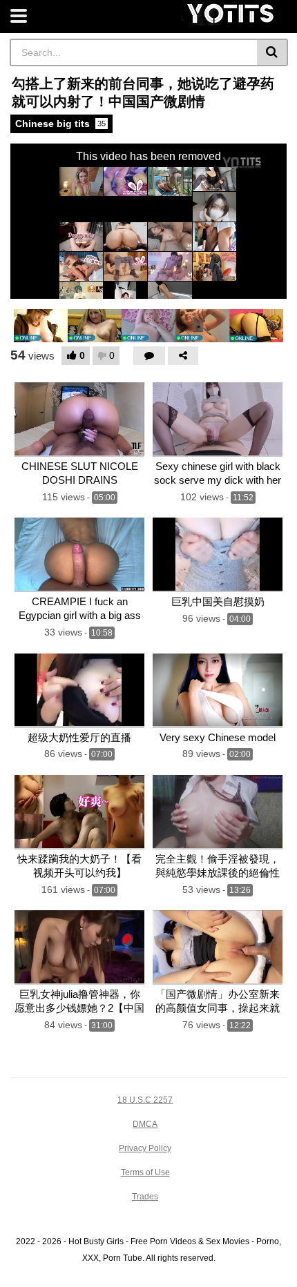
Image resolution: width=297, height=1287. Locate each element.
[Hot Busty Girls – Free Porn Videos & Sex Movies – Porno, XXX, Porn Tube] (232, 13)
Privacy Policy (145, 1148)
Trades (145, 1196)
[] (272, 52)
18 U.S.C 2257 (145, 1100)
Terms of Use (145, 1172)
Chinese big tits (60, 123)
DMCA (145, 1124)
